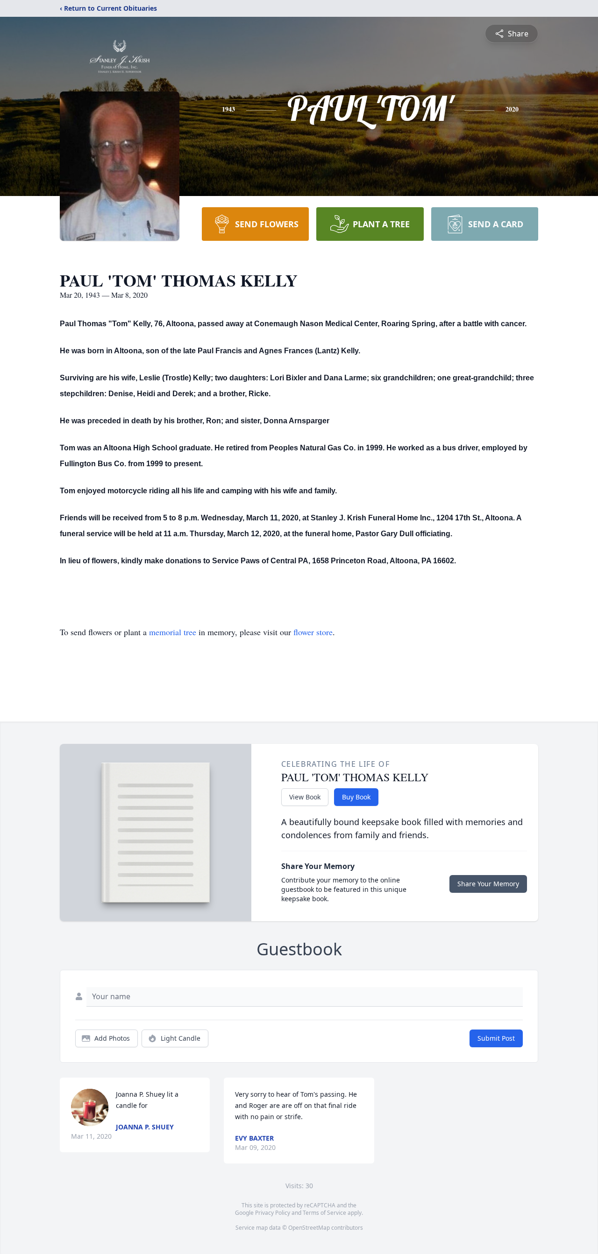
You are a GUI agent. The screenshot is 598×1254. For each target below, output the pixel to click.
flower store (313, 632)
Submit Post (496, 1038)
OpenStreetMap (309, 1228)
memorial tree (172, 632)
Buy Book (356, 796)
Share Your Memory (488, 883)
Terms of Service (324, 1213)
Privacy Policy (272, 1213)
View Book (304, 796)
